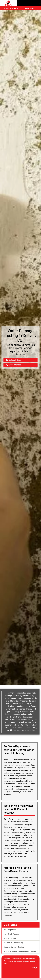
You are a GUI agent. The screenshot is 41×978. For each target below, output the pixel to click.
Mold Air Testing (9, 938)
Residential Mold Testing (13, 943)
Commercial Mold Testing (13, 947)
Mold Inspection (9, 930)
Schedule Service (10, 8)
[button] (40, 3)
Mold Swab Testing (11, 934)
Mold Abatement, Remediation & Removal (20, 951)
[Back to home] (8, 3)
